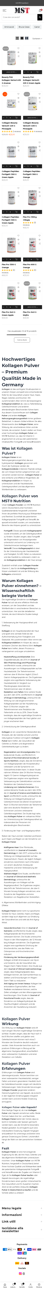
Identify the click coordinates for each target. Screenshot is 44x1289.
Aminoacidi (9, 27)
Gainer (37, 27)
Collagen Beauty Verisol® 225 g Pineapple (9, 126)
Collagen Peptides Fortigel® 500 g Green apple (10, 220)
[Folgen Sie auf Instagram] (20, 1274)
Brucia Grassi (24, 27)
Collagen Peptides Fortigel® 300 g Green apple (10, 174)
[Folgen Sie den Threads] (23, 1274)
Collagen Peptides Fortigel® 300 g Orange (31, 174)
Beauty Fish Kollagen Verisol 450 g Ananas (11, 80)
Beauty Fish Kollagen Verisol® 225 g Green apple (31, 80)
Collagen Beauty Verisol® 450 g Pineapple (30, 126)
